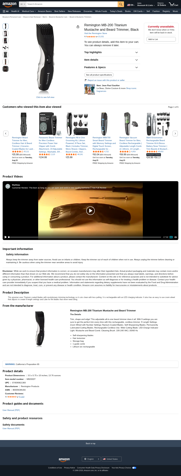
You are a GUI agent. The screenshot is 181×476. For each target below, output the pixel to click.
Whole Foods (101, 11)
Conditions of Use (55, 468)
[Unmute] (175, 237)
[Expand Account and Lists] (154, 5)
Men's (45, 17)
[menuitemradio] (171, 237)
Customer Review (20, 187)
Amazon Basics (45, 11)
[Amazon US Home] (64, 460)
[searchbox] (72, 4)
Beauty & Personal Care (12, 17)
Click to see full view (45, 97)
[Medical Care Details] (35, 11)
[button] (6, 11)
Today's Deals (116, 11)
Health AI (15, 11)
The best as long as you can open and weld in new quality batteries (59, 187)
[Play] (5, 237)
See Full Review (99, 187)
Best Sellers (59, 11)
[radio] (5, 26)
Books (128, 11)
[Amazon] (10, 4)
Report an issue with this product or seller (106, 80)
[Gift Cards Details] (143, 11)
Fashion (156, 11)
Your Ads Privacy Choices (121, 468)
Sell (148, 11)
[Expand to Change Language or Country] (134, 5)
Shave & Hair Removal (32, 17)
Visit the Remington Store (95, 33)
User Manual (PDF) (11, 410)
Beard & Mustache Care (58, 17)
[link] (23, 143)
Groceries (88, 11)
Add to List (153, 39)
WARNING (10, 364)
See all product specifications (99, 75)
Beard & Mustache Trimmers (80, 17)
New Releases (74, 11)
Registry (166, 11)
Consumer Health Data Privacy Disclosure (93, 468)
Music (175, 11)
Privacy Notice (69, 468)
